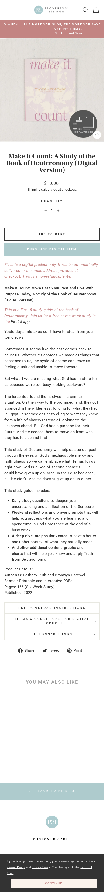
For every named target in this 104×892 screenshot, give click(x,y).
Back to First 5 (55, 791)
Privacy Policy (41, 867)
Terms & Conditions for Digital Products (52, 621)
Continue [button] (53, 883)
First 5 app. (21, 321)
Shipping (33, 189)
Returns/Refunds (52, 634)
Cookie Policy (16, 867)
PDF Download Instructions (52, 608)
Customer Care (51, 839)
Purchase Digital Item (52, 249)
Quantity (52, 201)
